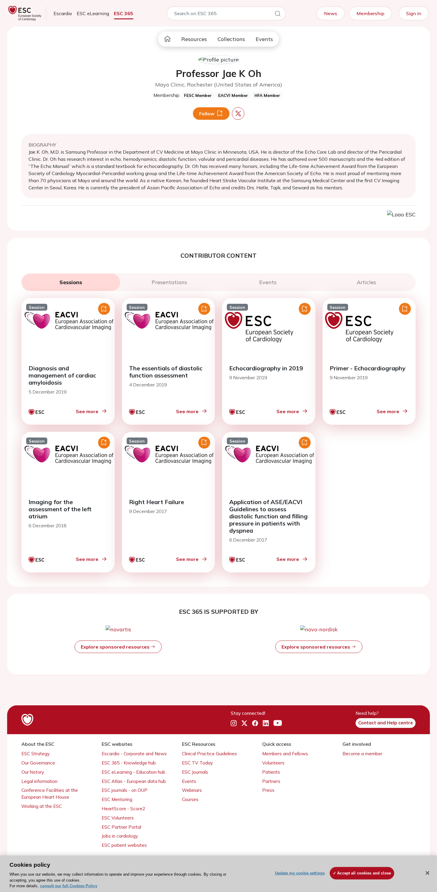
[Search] (278, 14)
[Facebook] (255, 723)
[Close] (427, 873)
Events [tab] (267, 282)
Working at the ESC (41, 806)
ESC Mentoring (117, 799)
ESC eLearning (93, 13)
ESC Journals (195, 772)
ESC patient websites (124, 845)
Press (268, 790)
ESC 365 (123, 13)
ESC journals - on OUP (124, 790)
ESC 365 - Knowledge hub (129, 763)
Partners (271, 781)
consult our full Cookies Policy (68, 886)
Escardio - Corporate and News (134, 753)
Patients (271, 772)
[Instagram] (234, 723)
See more (87, 411)
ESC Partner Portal (121, 827)
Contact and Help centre (385, 723)
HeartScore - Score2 (123, 808)
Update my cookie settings (300, 873)
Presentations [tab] (169, 282)
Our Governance (38, 763)
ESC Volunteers (118, 818)
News (330, 13)
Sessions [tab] (70, 282)
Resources (194, 39)
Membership (370, 13)
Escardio (63, 13)
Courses (190, 799)
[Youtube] (277, 723)
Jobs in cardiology (120, 836)
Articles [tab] (366, 282)
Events (264, 39)
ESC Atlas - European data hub (134, 781)
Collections (231, 39)
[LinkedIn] (266, 723)
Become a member (362, 753)
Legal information (39, 781)
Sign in (413, 13)
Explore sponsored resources (116, 647)
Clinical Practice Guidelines (209, 753)
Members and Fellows (285, 753)
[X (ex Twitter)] (244, 723)
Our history (32, 772)
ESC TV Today (197, 763)
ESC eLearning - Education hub (133, 772)
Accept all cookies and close (364, 873)
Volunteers (273, 763)
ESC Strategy (35, 753)
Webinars (192, 790)
